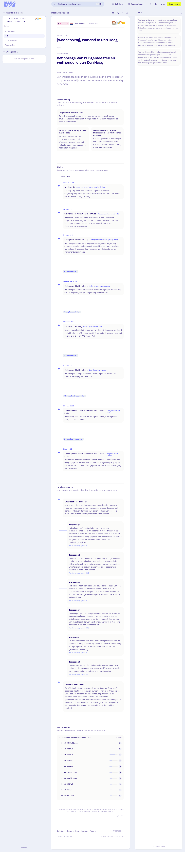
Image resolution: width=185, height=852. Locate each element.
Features (84, 831)
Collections (61, 831)
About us (93, 831)
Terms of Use (68, 836)
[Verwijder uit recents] (43, 19)
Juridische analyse (11, 40)
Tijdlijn (7, 36)
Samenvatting (9, 31)
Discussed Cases (73, 831)
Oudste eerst (65, 176)
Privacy (59, 836)
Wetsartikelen (9, 45)
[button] (4, 20)
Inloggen (24, 847)
